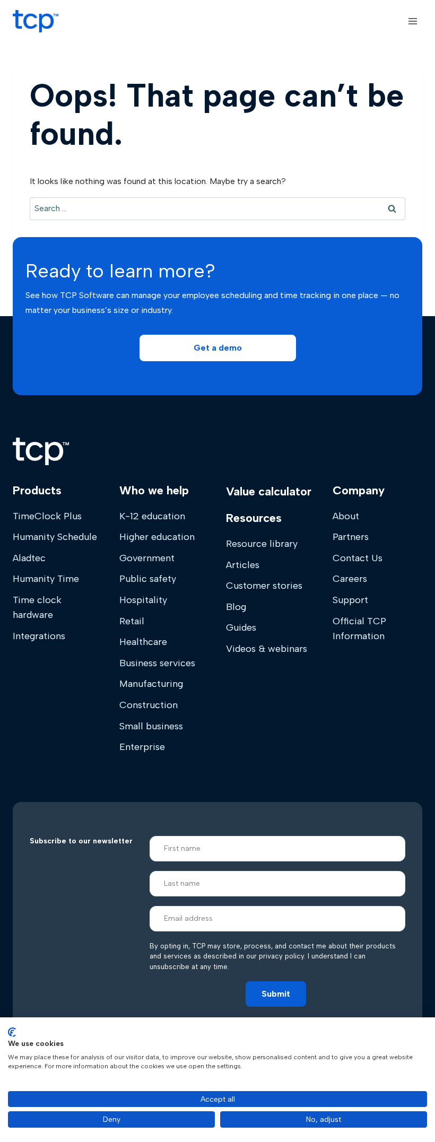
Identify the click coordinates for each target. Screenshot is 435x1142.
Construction (148, 705)
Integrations (39, 636)
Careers (350, 579)
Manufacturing (151, 684)
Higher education (157, 537)
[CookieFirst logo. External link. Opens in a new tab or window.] (12, 1032)
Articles (242, 565)
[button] (218, 348)
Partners (351, 537)
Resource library (262, 544)
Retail (131, 621)
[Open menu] (412, 21)
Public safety (147, 579)
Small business (151, 726)
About (346, 516)
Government (147, 558)
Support (350, 600)
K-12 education (152, 516)
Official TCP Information (359, 628)
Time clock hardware (37, 607)
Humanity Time (46, 579)
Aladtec (29, 558)
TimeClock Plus (47, 516)
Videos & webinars (266, 649)
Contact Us (357, 558)
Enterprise (142, 747)
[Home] (41, 451)
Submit (276, 994)
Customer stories (264, 585)
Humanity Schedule (55, 537)
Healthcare (143, 642)
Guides (241, 627)
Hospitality (143, 600)
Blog (236, 607)
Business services (157, 663)
